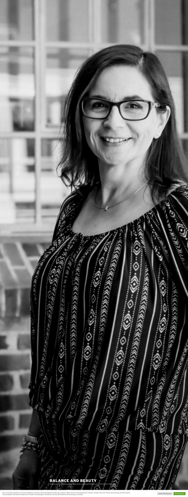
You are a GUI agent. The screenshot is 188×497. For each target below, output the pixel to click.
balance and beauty (73, 480)
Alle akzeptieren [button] (179, 493)
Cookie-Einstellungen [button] (164, 493)
